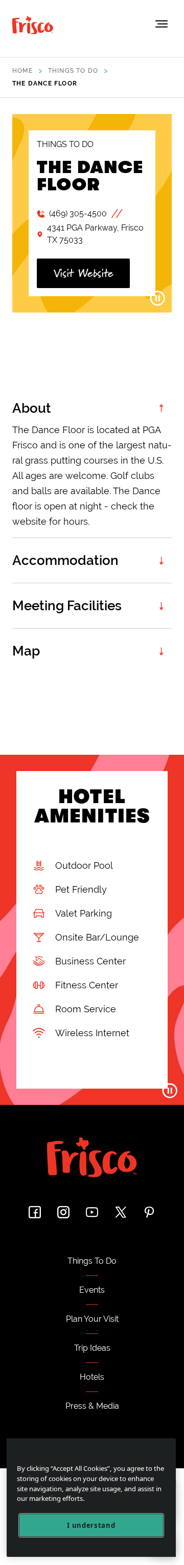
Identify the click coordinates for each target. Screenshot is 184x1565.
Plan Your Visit (92, 1319)
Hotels (92, 1377)
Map (26, 651)
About (31, 408)
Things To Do (92, 1261)
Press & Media (92, 1406)
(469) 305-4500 (78, 213)
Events (92, 1290)
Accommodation (65, 560)
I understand (91, 1525)
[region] (91, 1497)
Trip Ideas (92, 1348)
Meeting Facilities (67, 605)
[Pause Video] (157, 298)
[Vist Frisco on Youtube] (92, 1212)
